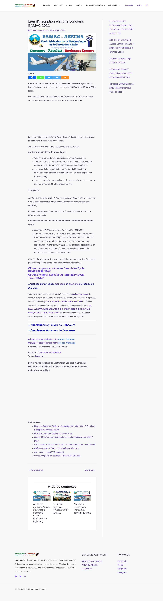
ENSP (50, 313)
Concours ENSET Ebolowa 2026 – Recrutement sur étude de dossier (64, 445)
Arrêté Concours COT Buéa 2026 (49, 452)
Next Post (90, 470)
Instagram (122, 572)
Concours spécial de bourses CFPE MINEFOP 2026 (57, 456)
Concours (60, 284)
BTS (80, 302)
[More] (65, 77)
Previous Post (35, 470)
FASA (87, 309)
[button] (104, 5)
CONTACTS (87, 569)
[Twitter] (57, 77)
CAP (52, 302)
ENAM (39, 309)
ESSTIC (37, 313)
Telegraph (122, 569)
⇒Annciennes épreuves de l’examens (51, 330)
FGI (82, 309)
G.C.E (47, 302)
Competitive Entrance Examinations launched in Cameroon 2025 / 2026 (120, 73)
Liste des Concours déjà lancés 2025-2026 (53, 433)
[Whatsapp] (40, 77)
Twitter (120, 565)
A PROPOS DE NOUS (91, 561)
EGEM (44, 313)
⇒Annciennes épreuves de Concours (51, 324)
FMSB (30, 313)
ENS (89, 305)
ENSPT (56, 313)
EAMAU (31, 309)
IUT (79, 309)
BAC (76, 302)
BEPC (57, 302)
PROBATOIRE (67, 302)
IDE (61, 309)
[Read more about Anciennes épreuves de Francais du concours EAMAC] (82, 495)
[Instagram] (25, 576)
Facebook (122, 561)
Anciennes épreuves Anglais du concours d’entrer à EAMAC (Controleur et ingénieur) (41, 513)
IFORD (56, 309)
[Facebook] (32, 77)
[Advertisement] (62, 119)
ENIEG (45, 309)
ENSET (67, 309)
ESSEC (74, 309)
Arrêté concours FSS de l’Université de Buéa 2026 (56, 448)
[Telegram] (49, 77)
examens (74, 284)
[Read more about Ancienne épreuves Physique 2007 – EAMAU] (62, 495)
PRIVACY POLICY (90, 565)
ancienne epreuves (80, 294)
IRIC (50, 309)
